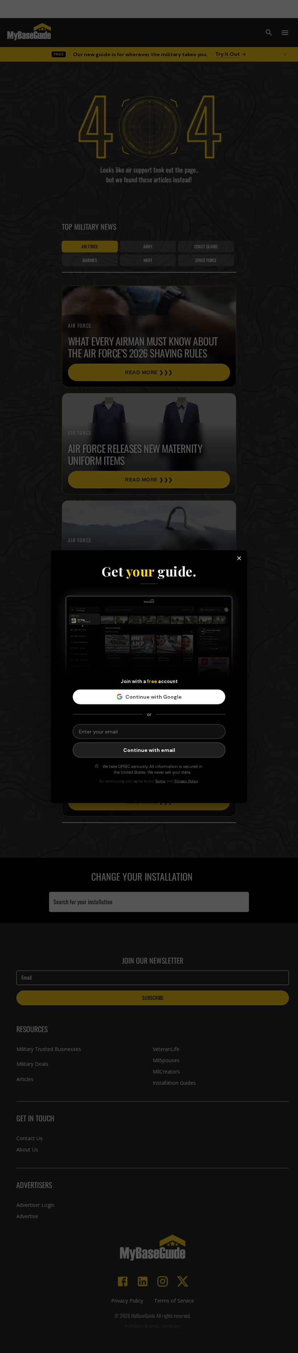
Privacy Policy (186, 780)
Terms (160, 780)
